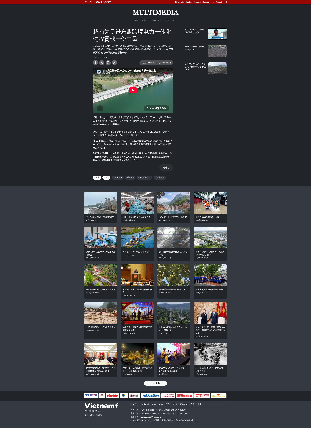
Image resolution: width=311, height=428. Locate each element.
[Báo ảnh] (202, 395)
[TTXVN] (91, 395)
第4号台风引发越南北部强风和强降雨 (173, 253)
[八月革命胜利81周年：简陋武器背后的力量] (210, 354)
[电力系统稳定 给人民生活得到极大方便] (217, 34)
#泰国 (106, 177)
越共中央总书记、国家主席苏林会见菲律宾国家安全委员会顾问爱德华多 (210, 330)
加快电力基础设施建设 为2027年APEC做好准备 (173, 328)
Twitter (101, 62)
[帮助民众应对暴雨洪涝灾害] (210, 203)
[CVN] (168, 395)
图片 (137, 20)
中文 (212, 2)
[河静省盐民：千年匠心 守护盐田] (137, 237)
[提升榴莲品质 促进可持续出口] (173, 275)
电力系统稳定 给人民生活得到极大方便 (195, 31)
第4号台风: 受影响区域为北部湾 (100, 217)
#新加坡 (130, 177)
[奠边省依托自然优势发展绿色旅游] (100, 275)
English (189, 2)
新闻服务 (184, 404)
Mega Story (157, 20)
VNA (175, 404)
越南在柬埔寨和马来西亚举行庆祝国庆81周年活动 (137, 328)
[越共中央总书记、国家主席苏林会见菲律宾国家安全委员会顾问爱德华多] (210, 313)
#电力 (96, 177)
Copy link (114, 62)
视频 (167, 20)
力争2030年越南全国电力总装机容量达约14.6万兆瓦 (195, 67)
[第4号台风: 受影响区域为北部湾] (100, 203)
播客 (174, 20)
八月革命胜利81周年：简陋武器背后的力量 (209, 369)
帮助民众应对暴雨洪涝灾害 (207, 217)
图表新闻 (145, 20)
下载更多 (155, 383)
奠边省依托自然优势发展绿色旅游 (100, 289)
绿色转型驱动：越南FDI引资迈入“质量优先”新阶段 (210, 253)
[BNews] (124, 395)
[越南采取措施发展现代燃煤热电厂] (217, 51)
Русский (219, 2)
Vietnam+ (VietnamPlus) (104, 2)
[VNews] (102, 395)
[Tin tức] (112, 395)
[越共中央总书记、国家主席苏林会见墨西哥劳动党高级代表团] (100, 354)
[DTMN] (185, 395)
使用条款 (145, 404)
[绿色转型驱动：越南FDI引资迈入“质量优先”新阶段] (210, 237)
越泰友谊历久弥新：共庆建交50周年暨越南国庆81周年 (173, 369)
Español (206, 2)
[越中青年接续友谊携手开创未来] (210, 275)
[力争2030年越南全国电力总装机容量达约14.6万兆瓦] (217, 68)
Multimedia (155, 12)
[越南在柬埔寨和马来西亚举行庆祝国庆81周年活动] (137, 313)
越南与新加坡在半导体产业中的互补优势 (100, 253)
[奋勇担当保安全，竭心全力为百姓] (100, 313)
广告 (192, 404)
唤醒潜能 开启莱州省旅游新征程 (173, 217)
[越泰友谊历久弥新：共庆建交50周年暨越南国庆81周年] (173, 354)
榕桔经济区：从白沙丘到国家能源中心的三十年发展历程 (137, 369)
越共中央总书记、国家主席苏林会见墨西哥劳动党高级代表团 (100, 369)
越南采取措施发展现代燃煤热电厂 (195, 48)
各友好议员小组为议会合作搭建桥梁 (137, 291)
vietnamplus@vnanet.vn (150, 417)
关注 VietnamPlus (149, 62)
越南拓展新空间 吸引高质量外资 (136, 217)
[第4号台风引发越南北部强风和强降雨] (173, 237)
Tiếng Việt (179, 2)
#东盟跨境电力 (144, 177)
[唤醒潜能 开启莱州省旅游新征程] (173, 203)
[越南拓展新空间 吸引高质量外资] (137, 203)
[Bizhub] (134, 395)
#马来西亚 (117, 177)
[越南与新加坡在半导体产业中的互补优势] (100, 237)
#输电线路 (159, 177)
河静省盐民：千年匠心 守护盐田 (136, 252)
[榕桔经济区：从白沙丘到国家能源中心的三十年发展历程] (137, 354)
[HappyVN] (219, 395)
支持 (161, 404)
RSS (154, 404)
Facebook (95, 62)
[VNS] (150, 395)
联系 (199, 404)
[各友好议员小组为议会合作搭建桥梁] (137, 275)
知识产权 (134, 404)
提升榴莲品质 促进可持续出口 (172, 289)
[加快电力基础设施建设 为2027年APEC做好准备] (173, 313)
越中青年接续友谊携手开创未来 (209, 289)
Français (197, 2)
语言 (168, 404)
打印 (108, 62)
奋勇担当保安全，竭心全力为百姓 (100, 327)
